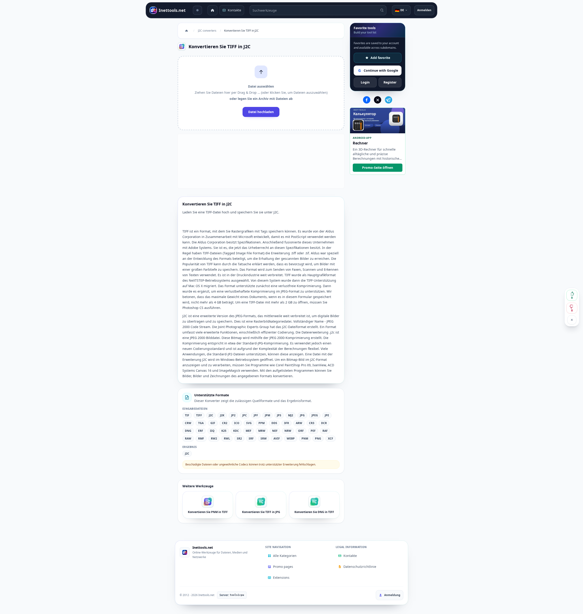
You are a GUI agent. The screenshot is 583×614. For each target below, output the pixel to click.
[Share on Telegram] (389, 100)
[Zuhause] (212, 10)
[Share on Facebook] (367, 100)
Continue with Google (378, 70)
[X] (378, 100)
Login (365, 82)
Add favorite (380, 58)
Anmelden (424, 10)
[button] (261, 93)
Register (390, 82)
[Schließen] (571, 319)
